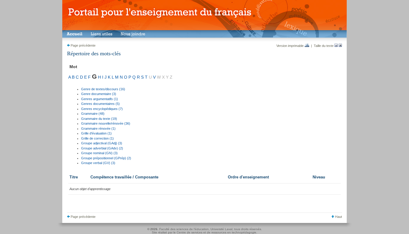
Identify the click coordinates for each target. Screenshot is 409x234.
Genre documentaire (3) (98, 94)
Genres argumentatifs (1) (99, 99)
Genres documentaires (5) (100, 103)
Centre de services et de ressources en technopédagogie (216, 232)
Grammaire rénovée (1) (98, 128)
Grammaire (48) (92, 113)
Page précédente (83, 45)
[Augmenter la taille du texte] (340, 46)
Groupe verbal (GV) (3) (98, 163)
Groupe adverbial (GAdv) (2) (102, 148)
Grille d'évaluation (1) (96, 133)
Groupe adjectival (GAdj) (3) (101, 143)
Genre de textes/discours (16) (103, 89)
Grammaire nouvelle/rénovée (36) (105, 123)
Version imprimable (290, 46)
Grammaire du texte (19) (99, 118)
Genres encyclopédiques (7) (102, 109)
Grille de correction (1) (97, 138)
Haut (338, 216)
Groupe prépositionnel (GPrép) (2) (106, 158)
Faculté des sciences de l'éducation (184, 229)
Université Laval (221, 229)
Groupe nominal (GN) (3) (99, 153)
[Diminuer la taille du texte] (336, 46)
